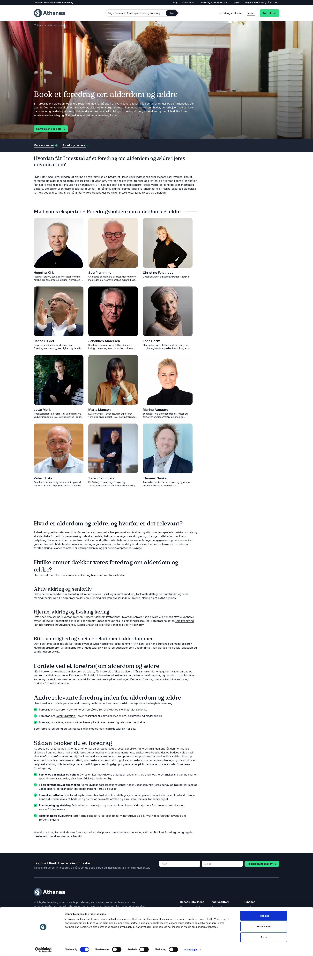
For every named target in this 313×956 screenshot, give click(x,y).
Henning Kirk (44, 273)
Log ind (236, 2)
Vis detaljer (190, 949)
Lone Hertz (151, 341)
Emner (251, 13)
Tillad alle (263, 915)
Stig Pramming (100, 273)
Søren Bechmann (101, 478)
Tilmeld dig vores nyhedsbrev (213, 2)
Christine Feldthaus (158, 273)
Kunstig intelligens (192, 902)
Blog (175, 2)
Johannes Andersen (104, 341)
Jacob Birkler (44, 341)
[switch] (116, 949)
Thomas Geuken (156, 478)
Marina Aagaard (155, 410)
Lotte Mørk (42, 410)
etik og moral (64, 722)
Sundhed (249, 902)
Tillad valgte (263, 926)
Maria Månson (99, 410)
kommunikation (66, 716)
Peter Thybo (43, 478)
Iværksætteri (220, 902)
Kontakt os (269, 13)
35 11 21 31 (274, 2)
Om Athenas (188, 2)
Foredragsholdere (230, 13)
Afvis (264, 937)
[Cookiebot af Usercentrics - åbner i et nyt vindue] (43, 949)
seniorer (61, 709)
